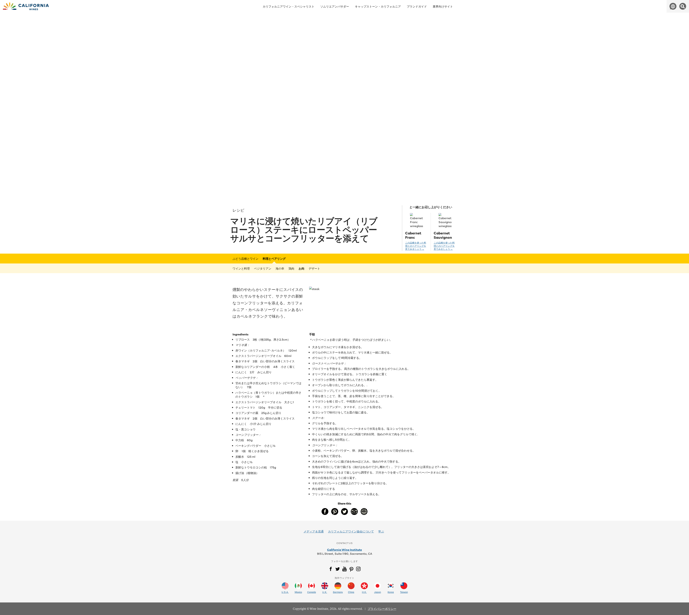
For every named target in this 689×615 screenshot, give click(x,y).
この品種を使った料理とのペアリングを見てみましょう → (415, 246)
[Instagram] (358, 569)
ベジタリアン (262, 268)
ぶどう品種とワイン (245, 258)
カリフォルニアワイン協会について (351, 531)
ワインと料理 (241, 268)
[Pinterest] (351, 569)
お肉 (301, 268)
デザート (314, 268)
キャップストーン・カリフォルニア (378, 6)
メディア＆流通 (314, 531)
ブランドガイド (417, 6)
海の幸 (280, 268)
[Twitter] (337, 569)
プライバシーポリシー (382, 609)
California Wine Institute (344, 550)
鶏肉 (291, 268)
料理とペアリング (274, 258)
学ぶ (381, 531)
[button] (672, 6)
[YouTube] (344, 569)
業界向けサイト (443, 6)
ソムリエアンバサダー (334, 6)
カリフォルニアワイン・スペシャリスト (288, 6)
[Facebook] (330, 569)
